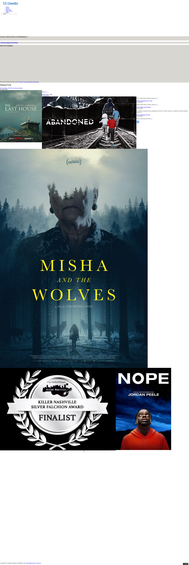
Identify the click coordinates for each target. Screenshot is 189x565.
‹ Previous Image (5, 42)
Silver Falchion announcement (144, 107)
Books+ (8, 8)
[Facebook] (138, 122)
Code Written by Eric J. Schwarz (33, 563)
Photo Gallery (9, 11)
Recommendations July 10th (143, 114)
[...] (46, 92)
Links (7, 12)
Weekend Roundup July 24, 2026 (144, 100)
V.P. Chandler (10, 3)
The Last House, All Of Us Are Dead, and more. (11, 88)
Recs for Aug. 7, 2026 (47, 94)
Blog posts (8, 9)
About (7, 7)
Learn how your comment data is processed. (28, 81)
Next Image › (14, 42)
